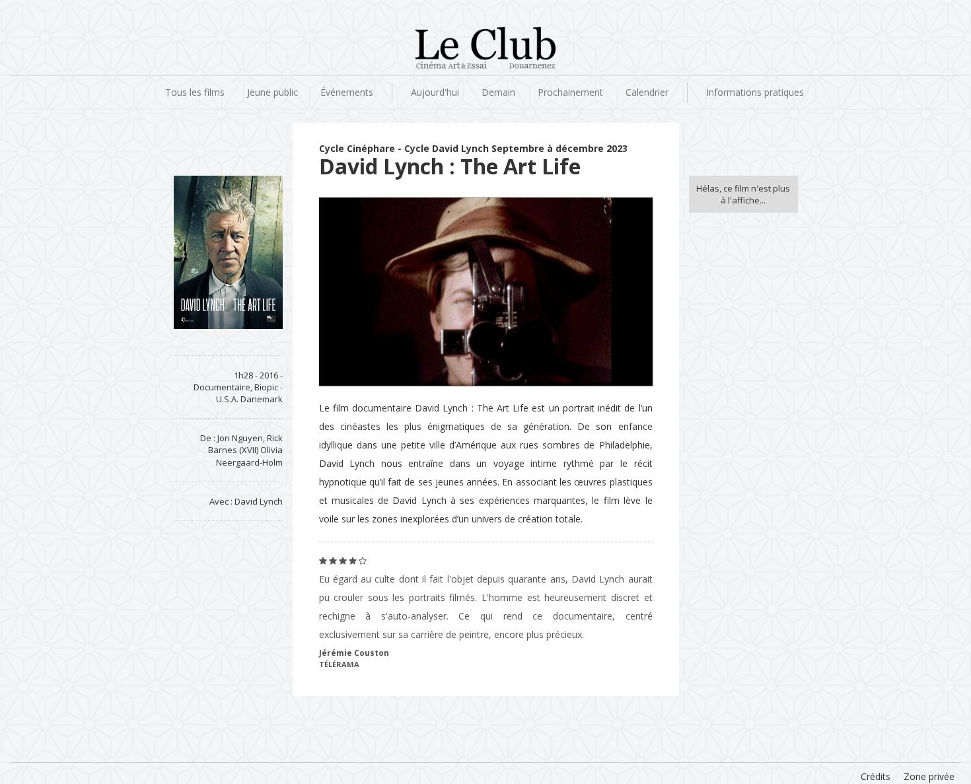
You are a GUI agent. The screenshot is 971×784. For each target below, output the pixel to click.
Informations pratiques (755, 92)
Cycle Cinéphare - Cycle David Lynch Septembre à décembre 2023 (473, 148)
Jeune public (272, 92)
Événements (346, 92)
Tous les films (195, 92)
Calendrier (647, 92)
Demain (498, 92)
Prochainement (570, 92)
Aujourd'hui (435, 92)
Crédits (875, 776)
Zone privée (929, 776)
